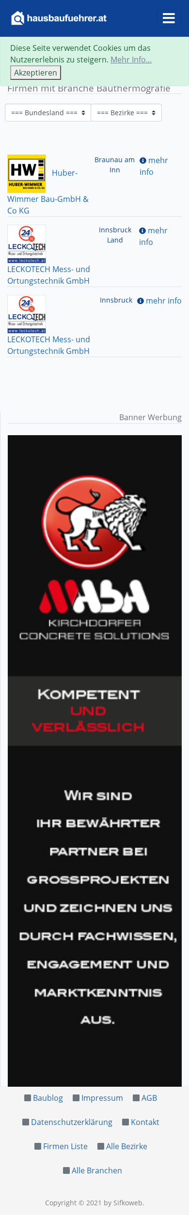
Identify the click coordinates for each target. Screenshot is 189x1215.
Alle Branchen (97, 1170)
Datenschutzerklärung (71, 1122)
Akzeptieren (35, 72)
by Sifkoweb (123, 1202)
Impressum (102, 1098)
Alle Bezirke (126, 1146)
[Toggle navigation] (169, 18)
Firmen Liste (65, 1146)
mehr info (164, 300)
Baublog (48, 1098)
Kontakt (145, 1122)
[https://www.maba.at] (95, 761)
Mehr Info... (131, 59)
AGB (149, 1098)
